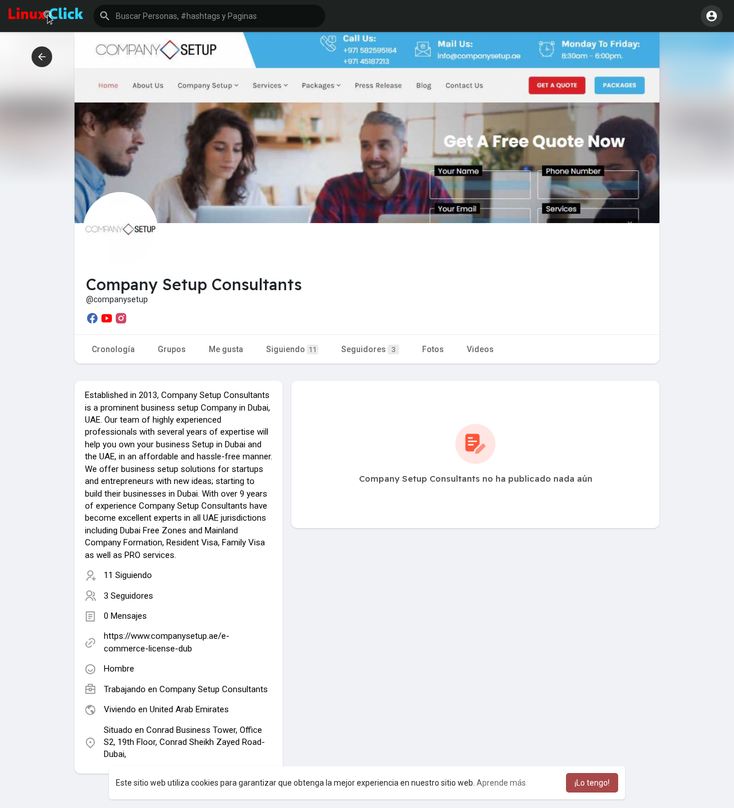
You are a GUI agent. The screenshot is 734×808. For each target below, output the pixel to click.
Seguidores (368, 349)
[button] (209, 16)
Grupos (172, 349)
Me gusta (226, 349)
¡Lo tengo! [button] (592, 782)
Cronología (113, 349)
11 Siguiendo (128, 575)
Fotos (433, 349)
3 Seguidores (128, 596)
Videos (480, 349)
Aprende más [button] (501, 782)
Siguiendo (291, 349)
